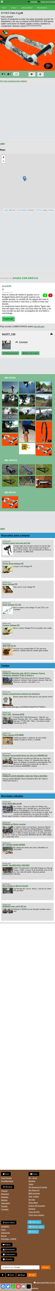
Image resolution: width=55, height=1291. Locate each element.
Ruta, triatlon (34, 1196)
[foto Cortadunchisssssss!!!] (27, 409)
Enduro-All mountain (37, 1206)
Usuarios (8, 1259)
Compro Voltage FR (11, 625)
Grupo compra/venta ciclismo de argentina (21, 694)
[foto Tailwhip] (44, 396)
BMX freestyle (34, 1193)
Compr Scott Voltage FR (13, 564)
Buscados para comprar (15, 535)
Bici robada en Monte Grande (15, 886)
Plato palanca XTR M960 (13, 735)
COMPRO (5, 1226)
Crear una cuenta (48, 2)
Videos (17, 13)
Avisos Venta (26, 8)
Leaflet (6, 210)
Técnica (4, 1191)
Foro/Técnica (6, 1178)
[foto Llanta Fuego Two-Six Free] (44, 422)
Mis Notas (10, 492)
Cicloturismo (10, 1254)
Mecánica (5, 1194)
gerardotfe (6, 286)
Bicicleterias (10, 1249)
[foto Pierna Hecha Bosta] (27, 421)
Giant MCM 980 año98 (12, 804)
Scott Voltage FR (10, 584)
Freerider (5, 1209)
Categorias (5, 1233)
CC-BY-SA (38, 210)
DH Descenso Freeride (38, 1187)
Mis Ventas (11, 460)
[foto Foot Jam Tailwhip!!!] (10, 409)
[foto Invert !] (27, 396)
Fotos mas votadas (36, 1215)
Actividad (23, 342)
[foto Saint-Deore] (27, 444)
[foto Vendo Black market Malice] (27, 477)
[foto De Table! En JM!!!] (10, 421)
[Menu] (2, 1)
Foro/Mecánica (7, 1181)
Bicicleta (8, 1187)
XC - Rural (33, 1178)
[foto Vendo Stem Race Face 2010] (10, 465)
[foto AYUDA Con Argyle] (10, 497)
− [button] (3, 161)
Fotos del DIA (34, 1212)
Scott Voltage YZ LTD (12, 605)
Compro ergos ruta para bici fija (16, 543)
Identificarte (39, 326)
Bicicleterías (42, 8)
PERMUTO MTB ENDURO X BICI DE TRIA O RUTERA (25, 776)
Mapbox (51, 210)
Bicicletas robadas (12, 796)
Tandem (4, 1206)
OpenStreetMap (22, 210)
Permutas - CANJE (8, 1239)
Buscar (4, 1236)
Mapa (22, 1275)
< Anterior (2, 144)
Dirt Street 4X (34, 1190)
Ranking (32, 1209)
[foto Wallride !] (27, 383)
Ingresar (34, 2)
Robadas (4, 1197)
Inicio (11, 1275)
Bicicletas (6, 13)
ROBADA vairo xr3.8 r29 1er (14, 906)
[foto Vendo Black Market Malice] (10, 477)
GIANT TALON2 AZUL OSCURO (16, 865)
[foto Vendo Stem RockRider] (44, 477)
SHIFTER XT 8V (9, 646)
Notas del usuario (31, 353)
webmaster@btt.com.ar (45, 1282)
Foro (4, 8)
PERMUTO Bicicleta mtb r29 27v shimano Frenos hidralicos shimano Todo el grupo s (24, 674)
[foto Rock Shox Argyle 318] (44, 445)
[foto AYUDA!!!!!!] (10, 434)
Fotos (13, 8)
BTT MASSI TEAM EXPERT (14, 845)
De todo (32, 1200)
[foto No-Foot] (10, 396)
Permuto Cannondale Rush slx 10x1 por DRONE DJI (25, 755)
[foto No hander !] (10, 383)
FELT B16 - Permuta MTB (13, 714)
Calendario (5, 1203)
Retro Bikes (33, 1203)
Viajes (31, 1184)
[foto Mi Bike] (44, 409)
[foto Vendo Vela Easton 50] (27, 465)
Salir (33, 1275)
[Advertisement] (27, 112)
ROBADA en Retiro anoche (14, 824)
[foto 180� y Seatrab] (44, 383)
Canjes (5, 665)
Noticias (4, 1200)
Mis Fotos (10, 378)
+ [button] (3, 157)
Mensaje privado (11, 353)
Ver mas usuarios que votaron (13, 81)
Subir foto (35, 1222)
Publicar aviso (37, 1227)
